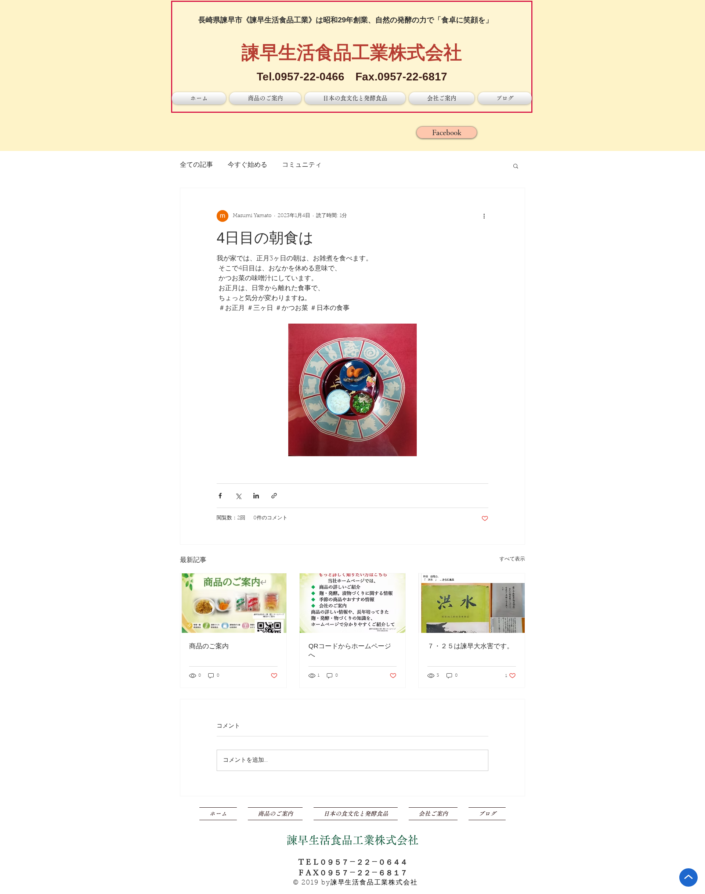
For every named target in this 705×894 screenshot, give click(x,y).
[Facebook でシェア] (220, 495)
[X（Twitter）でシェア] (238, 495)
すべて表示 (512, 559)
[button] (515, 166)
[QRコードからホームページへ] (353, 603)
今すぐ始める (247, 165)
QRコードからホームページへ (349, 650)
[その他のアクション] (484, 216)
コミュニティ (302, 165)
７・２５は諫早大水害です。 (470, 646)
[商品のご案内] (233, 603)
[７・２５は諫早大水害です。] (472, 603)
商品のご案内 (209, 646)
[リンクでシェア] (274, 495)
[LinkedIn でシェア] (256, 495)
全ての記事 (196, 165)
